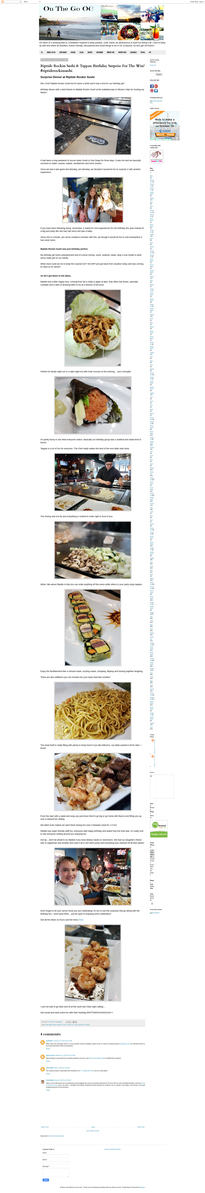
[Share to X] (71, 1022)
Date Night (63, 52)
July (151, 357)
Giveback (133, 52)
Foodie (73, 52)
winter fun (110, 52)
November (151, 225)
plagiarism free (125, 1044)
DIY (150, 52)
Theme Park (122, 52)
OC (42, 52)
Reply (48, 1049)
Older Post (141, 1127)
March (152, 247)
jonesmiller (50, 1068)
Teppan (87, 1024)
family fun (59, 1024)
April (151, 206)
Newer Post (45, 1127)
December (151, 219)
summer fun (81, 1024)
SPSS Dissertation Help (97, 1058)
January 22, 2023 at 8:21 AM (63, 1041)
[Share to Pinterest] (76, 1022)
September (152, 193)
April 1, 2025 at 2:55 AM (62, 1068)
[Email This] (67, 1022)
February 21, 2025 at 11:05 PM (65, 1055)
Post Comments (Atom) (56, 1136)
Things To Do (51, 52)
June (151, 318)
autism (90, 52)
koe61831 (49, 1041)
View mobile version (92, 1131)
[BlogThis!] (69, 1022)
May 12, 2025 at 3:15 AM (63, 1080)
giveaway (99, 52)
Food (64, 1024)
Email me (153, 65)
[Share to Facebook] (74, 1022)
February (152, 181)
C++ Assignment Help (87, 1071)
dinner (54, 1024)
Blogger (142, 1187)
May (151, 176)
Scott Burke (50, 1080)
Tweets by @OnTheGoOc (112, 1149)
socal (81, 52)
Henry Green (50, 1055)
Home (93, 1127)
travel (143, 52)
